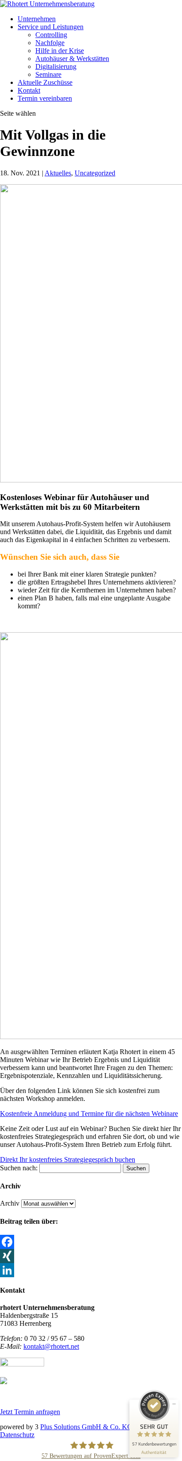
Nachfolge (49, 42)
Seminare (48, 74)
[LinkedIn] (91, 1270)
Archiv (9, 1203)
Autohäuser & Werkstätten (72, 58)
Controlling (51, 34)
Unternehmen (37, 19)
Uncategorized (95, 173)
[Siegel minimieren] (174, 1404)
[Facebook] (91, 1242)
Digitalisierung (55, 66)
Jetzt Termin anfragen (30, 1411)
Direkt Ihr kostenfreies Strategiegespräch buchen (67, 1159)
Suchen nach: (19, 1168)
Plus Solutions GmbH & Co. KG (86, 1427)
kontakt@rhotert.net (51, 1346)
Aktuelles (58, 173)
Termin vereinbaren (45, 98)
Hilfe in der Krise (59, 50)
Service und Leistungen (50, 26)
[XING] (91, 1256)
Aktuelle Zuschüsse (45, 82)
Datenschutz (17, 1434)
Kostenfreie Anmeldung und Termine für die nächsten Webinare (89, 1113)
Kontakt (29, 90)
